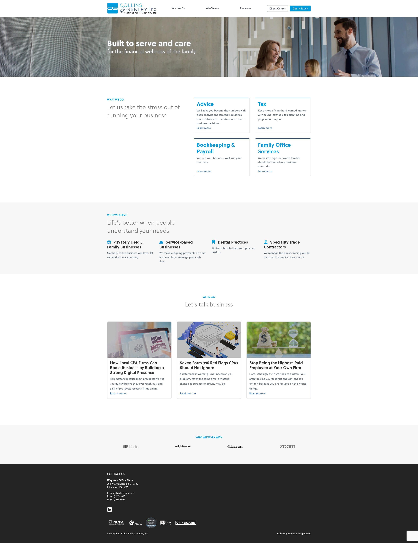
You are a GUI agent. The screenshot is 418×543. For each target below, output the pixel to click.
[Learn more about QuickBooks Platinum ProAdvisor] (151, 523)
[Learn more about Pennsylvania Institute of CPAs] (116, 522)
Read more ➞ (139, 393)
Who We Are (212, 8)
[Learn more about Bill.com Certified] (165, 522)
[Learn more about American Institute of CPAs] (135, 522)
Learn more (212, 128)
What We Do (178, 8)
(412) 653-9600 (117, 496)
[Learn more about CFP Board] (185, 523)
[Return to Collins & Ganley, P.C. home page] (131, 8)
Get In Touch (300, 8)
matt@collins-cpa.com (122, 493)
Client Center (277, 8)
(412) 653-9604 (117, 499)
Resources (245, 8)
